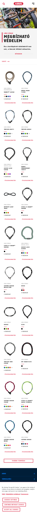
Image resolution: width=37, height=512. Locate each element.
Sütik (3, 494)
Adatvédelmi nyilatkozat (13, 494)
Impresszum (24, 494)
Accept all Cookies (11, 509)
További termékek (18, 461)
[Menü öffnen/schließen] (33, 4)
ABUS (4, 474)
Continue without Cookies (14, 504)
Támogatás (6, 479)
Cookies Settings (10, 500)
